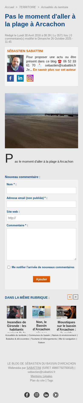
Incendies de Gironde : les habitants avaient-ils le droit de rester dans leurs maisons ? (16, 325)
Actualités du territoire (54, 7)
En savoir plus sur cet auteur (54, 69)
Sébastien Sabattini (25, 51)
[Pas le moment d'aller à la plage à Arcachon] (41, 95)
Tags (50, 380)
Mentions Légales (41, 376)
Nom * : (11, 184)
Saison (41, 342)
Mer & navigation (67, 339)
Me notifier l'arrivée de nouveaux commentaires (43, 267)
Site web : (13, 211)
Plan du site (37, 380)
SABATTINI (34, 367)
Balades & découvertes (17, 339)
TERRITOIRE (27, 7)
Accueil (9, 7)
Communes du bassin (39, 335)
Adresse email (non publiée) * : (27, 198)
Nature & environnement (64, 335)
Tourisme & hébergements (44, 339)
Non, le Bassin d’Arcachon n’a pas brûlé (41, 325)
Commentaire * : (17, 225)
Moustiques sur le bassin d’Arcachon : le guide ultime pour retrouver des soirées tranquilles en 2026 (66, 325)
